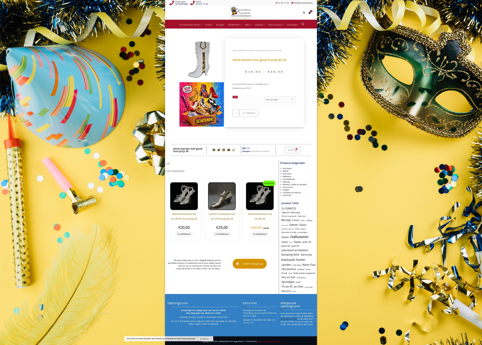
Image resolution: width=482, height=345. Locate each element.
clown (302, 220)
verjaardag (308, 287)
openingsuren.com (289, 318)
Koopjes (220, 24)
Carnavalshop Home (189, 24)
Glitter (285, 237)
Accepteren (204, 339)
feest (297, 229)
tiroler (298, 282)
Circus (295, 220)
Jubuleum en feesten (294, 250)
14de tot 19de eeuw (290, 212)
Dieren (293, 225)
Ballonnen (287, 176)
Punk (290, 273)
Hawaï (284, 241)
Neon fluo (309, 265)
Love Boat (296, 265)
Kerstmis (306, 254)
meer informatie (189, 338)
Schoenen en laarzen (246, 50)
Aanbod (259, 24)
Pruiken (286, 190)
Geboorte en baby (288, 232)
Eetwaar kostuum (287, 229)
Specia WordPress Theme (268, 341)
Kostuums (287, 168)
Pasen (308, 269)
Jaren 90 (295, 246)
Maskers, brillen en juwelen (295, 184)
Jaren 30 (307, 241)
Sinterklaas (301, 277)
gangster (303, 229)
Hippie (297, 242)
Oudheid (300, 269)
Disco (302, 225)
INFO (247, 24)
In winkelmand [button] (184, 234)
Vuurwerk (287, 195)
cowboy (309, 220)
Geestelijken (303, 232)
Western (286, 291)
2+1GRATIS (288, 208)
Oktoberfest (288, 269)
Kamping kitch (290, 254)
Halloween (292, 24)
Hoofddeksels (289, 179)
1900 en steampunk (289, 216)
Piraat (284, 273)
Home (235, 50)
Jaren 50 (285, 246)
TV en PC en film (292, 286)
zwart (294, 291)
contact (208, 24)
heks (290, 242)
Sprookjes (287, 282)
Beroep (286, 220)
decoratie (284, 225)
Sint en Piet (288, 277)
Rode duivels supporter (304, 273)
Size (235, 97)
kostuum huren (293, 259)
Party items (288, 187)
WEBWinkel (234, 24)
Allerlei (286, 171)
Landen (286, 265)
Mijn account (275, 24)
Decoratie (287, 173)
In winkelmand (249, 113)
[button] (214, 150)
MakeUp (286, 181)
